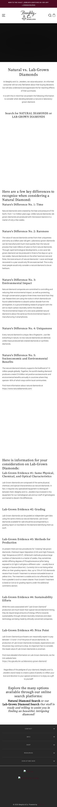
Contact (28, 728)
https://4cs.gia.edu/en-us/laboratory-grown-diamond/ (24, 661)
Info (28, 737)
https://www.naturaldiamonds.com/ (17, 389)
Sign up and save (28, 761)
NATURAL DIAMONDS (33, 113)
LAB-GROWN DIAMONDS (28, 116)
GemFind (41, 805)
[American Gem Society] (28, 778)
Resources (28, 753)
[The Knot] (28, 771)
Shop (28, 745)
